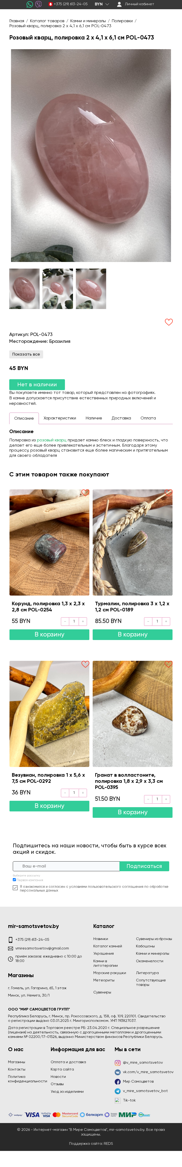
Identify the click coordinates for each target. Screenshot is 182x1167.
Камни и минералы (152, 954)
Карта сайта (62, 1069)
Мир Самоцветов (138, 1082)
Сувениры (102, 992)
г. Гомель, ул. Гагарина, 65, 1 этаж (37, 988)
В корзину (49, 634)
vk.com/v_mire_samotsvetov (148, 1072)
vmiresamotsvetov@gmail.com (42, 948)
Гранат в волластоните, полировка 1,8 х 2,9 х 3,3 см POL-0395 (129, 781)
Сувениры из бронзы (154, 939)
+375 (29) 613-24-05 (71, 4)
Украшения (103, 954)
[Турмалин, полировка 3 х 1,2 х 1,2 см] (133, 542)
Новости (58, 1077)
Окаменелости (149, 961)
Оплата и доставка (68, 1062)
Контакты (16, 1069)
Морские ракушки (109, 973)
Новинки (100, 939)
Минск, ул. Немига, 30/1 (29, 995)
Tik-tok (129, 1100)
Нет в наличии (37, 385)
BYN (99, 4)
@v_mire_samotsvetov (143, 1063)
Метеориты (103, 980)
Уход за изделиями (67, 1092)
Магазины (16, 1062)
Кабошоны (145, 946)
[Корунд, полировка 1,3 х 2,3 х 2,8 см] (49, 542)
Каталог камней (107, 946)
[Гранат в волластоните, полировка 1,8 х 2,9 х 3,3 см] (133, 714)
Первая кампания (30, 880)
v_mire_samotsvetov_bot (145, 1091)
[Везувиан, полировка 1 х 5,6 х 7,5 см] (49, 714)
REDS (108, 1144)
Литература (147, 973)
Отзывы (57, 1084)
